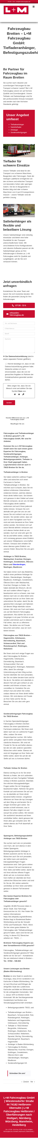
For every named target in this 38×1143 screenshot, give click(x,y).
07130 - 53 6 (11, 1)
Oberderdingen (19, 564)
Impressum (22, 1131)
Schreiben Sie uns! (17, 1073)
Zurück (26, 1082)
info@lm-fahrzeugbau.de (23, 1)
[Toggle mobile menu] (34, 7)
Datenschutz (30, 1131)
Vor (31, 1082)
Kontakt (16, 1131)
